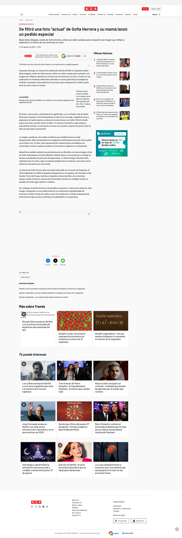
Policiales (110, 14)
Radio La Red (155, 9)
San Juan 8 (76, 513)
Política (75, 14)
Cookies (116, 511)
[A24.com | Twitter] (36, 507)
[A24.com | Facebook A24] (32, 507)
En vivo (145, 9)
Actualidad (91, 14)
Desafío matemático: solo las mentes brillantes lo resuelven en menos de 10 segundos (51, 293)
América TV (76, 515)
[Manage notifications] (177, 529)
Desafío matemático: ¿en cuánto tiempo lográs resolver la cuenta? (43, 297)
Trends (135, 14)
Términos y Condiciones (122, 509)
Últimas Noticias (54, 14)
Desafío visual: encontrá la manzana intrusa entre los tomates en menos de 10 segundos (52, 289)
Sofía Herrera (29, 20)
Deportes (128, 14)
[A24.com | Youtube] (43, 507)
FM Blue (75, 508)
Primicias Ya (101, 14)
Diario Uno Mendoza (79, 510)
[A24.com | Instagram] (40, 507)
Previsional (119, 14)
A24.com (75, 500)
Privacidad (117, 506)
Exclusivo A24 (65, 14)
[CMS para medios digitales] (126, 533)
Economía (83, 14)
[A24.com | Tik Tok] (47, 507)
